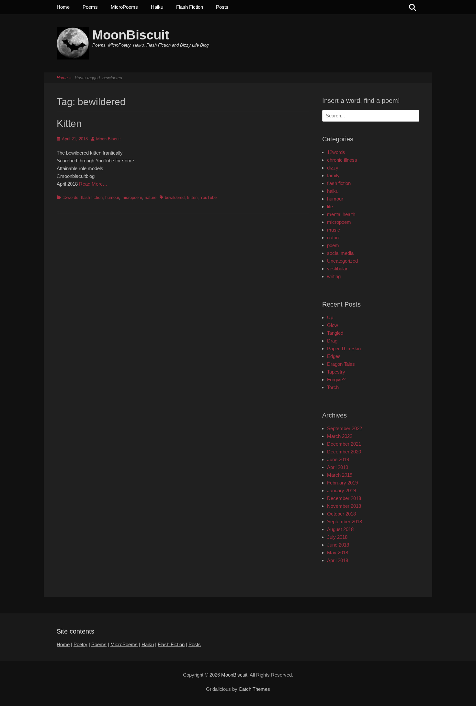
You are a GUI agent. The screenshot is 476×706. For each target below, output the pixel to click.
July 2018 (337, 537)
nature (150, 197)
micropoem (131, 197)
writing (334, 276)
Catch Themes (254, 689)
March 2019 (339, 475)
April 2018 (337, 560)
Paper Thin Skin (344, 348)
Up (330, 317)
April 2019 (337, 467)
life (330, 206)
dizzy (332, 167)
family (333, 175)
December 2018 (344, 498)
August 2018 (340, 529)
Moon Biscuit (108, 138)
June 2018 (338, 545)
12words (70, 197)
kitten (192, 197)
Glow (332, 325)
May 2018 (337, 552)
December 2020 (344, 451)
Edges (334, 356)
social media (340, 253)
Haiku (157, 7)
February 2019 (342, 482)
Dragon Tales (341, 364)
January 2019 (341, 490)
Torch (333, 387)
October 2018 (341, 513)
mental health (341, 214)
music (333, 230)
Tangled (335, 333)
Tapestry (336, 372)
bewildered (175, 197)
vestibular (337, 268)
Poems (90, 7)
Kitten (69, 123)
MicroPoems (124, 7)
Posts (222, 7)
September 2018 (344, 521)
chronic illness (342, 160)
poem (333, 245)
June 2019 (338, 459)
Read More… (93, 184)
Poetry (80, 644)
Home (63, 7)
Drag (332, 340)
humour (112, 197)
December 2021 (344, 444)
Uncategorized (342, 261)
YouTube (208, 197)
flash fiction (92, 197)
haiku (332, 191)
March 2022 (339, 436)
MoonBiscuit (130, 35)
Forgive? (336, 379)
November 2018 (344, 506)
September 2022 (344, 428)
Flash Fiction (189, 7)
